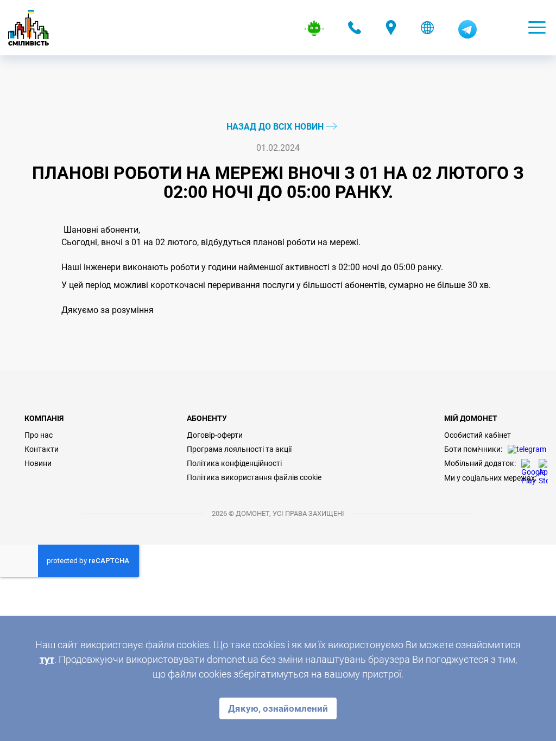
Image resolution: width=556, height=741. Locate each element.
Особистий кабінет (477, 435)
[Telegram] (467, 35)
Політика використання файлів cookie (254, 477)
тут (47, 659)
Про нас (38, 435)
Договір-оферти (215, 435)
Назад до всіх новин (276, 127)
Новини (38, 463)
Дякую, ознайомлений (278, 708)
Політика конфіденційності (234, 463)
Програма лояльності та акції (239, 449)
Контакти (41, 449)
